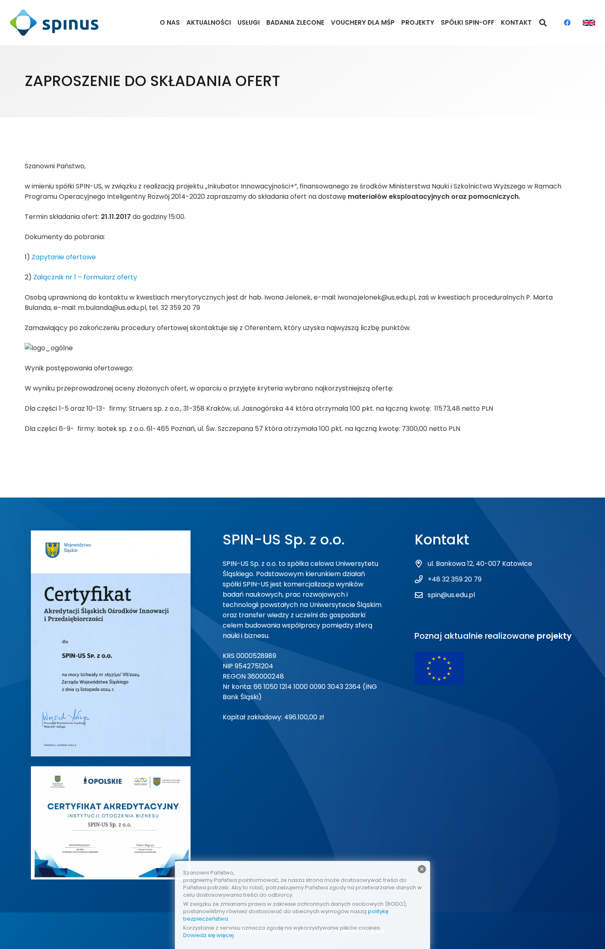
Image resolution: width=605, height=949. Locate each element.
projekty (554, 636)
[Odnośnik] (54, 22)
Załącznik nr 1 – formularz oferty (85, 277)
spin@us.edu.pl (451, 595)
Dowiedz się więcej (208, 935)
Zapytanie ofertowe (64, 257)
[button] (543, 23)
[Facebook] (567, 22)
